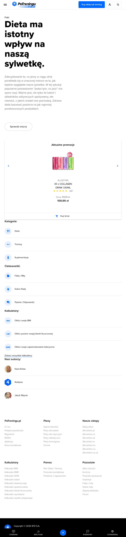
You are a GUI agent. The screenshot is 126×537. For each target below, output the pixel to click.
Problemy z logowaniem (54, 476)
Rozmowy (87, 534)
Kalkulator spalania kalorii (16, 487)
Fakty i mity (88, 483)
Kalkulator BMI (11, 468)
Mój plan (38, 534)
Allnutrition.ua (89, 449)
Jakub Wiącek (21, 395)
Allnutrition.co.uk (90, 452)
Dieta (17, 231)
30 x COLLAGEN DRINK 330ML (63, 185)
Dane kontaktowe (13, 445)
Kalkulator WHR (12, 476)
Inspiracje (87, 479)
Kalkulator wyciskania (14, 494)
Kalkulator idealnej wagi (16, 483)
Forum (86, 494)
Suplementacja (21, 257)
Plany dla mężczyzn (52, 434)
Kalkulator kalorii (12, 479)
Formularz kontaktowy (53, 472)
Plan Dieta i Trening (52, 468)
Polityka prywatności (14, 430)
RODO (8, 438)
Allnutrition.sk (89, 438)
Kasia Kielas (20, 369)
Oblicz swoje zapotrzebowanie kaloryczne (35, 347)
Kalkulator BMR (12, 472)
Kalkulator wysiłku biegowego (18, 498)
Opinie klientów (50, 427)
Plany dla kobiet (50, 430)
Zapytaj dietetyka (90, 490)
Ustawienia (112, 534)
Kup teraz (64, 216)
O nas (7, 427)
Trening (18, 244)
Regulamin (9, 434)
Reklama (19, 382)
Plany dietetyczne (51, 438)
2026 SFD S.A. (33, 526)
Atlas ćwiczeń (89, 468)
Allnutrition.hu (89, 445)
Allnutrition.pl (89, 430)
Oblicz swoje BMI (23, 320)
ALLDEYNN (63, 180)
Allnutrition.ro (89, 441)
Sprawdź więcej (18, 126)
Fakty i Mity (20, 276)
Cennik (46, 445)
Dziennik (13, 534)
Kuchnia (86, 472)
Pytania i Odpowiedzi (24, 302)
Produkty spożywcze (92, 476)
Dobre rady (88, 487)
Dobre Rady (20, 289)
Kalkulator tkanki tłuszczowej (18, 490)
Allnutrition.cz (89, 434)
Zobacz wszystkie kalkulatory (18, 355)
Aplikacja (9, 441)
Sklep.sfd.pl (88, 427)
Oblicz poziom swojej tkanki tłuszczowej (34, 334)
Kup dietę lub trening (92, 4)
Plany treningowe (51, 441)
